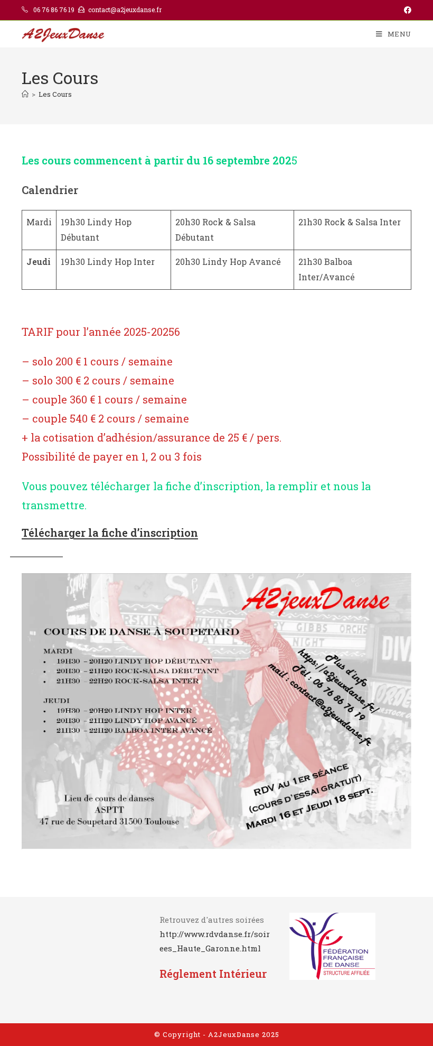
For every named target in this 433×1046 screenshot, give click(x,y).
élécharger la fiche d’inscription (113, 532)
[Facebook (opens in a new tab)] (406, 10)
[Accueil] (25, 94)
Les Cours (55, 94)
